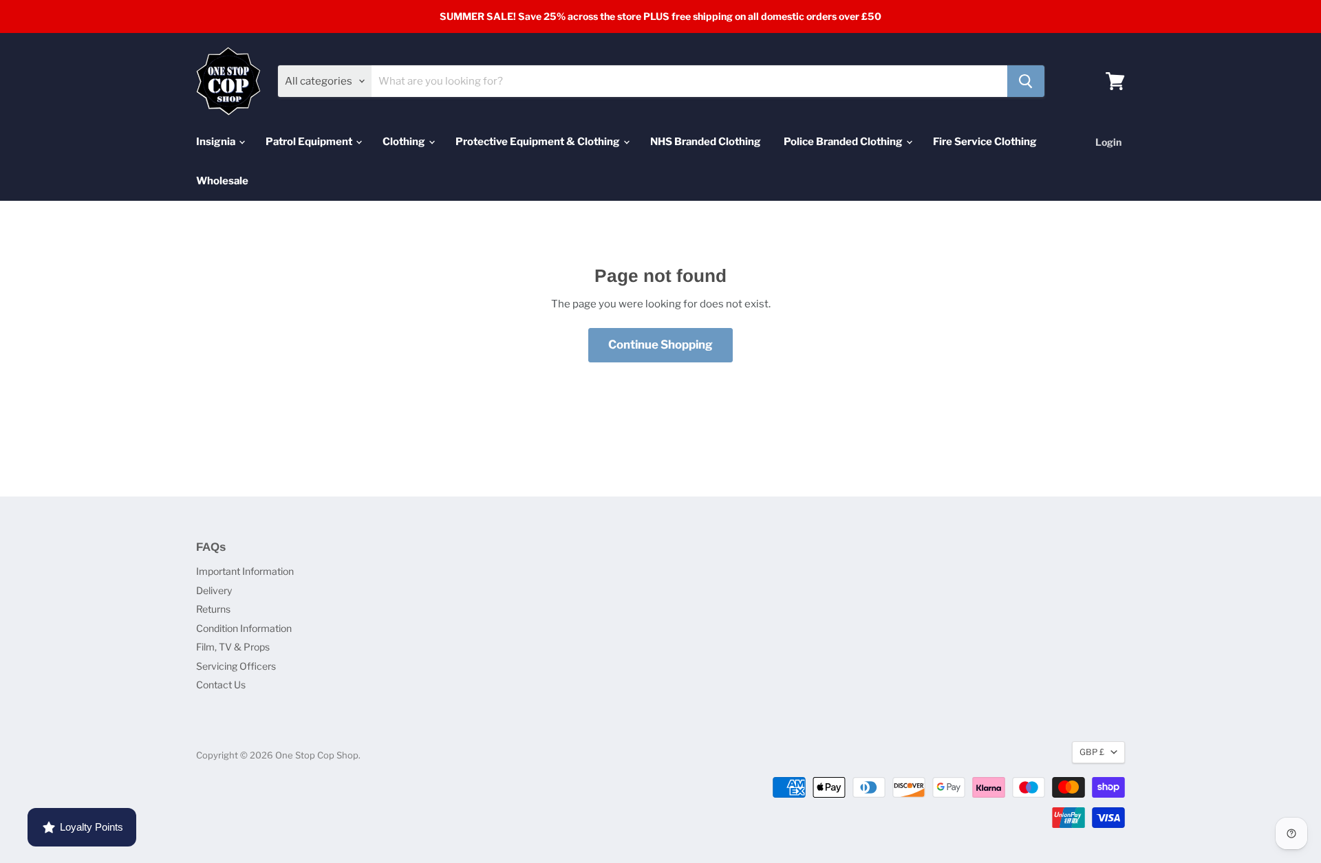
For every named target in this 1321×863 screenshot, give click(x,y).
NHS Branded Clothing (705, 141)
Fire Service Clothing (985, 141)
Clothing (405, 141)
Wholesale (222, 181)
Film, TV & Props (233, 647)
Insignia (216, 141)
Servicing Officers (236, 666)
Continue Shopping (660, 344)
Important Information (245, 571)
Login (1108, 142)
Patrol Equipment (310, 141)
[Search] (1025, 81)
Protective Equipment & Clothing (538, 141)
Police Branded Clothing (844, 141)
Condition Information (244, 628)
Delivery (214, 590)
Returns (213, 609)
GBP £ (1092, 752)
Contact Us (221, 684)
